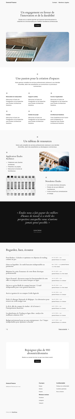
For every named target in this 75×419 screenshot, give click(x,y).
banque (64, 280)
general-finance (55, 259)
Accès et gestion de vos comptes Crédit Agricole (22, 293)
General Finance (11, 2)
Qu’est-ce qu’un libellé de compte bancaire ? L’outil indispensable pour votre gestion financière (23, 286)
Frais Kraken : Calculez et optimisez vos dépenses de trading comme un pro (26, 258)
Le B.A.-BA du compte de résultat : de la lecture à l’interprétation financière (23, 307)
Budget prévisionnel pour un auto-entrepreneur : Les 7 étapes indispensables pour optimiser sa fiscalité (27, 321)
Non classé (57, 266)
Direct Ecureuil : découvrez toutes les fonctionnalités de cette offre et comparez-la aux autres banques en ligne (27, 279)
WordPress (14, 412)
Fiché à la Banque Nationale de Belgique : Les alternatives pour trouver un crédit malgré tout (27, 300)
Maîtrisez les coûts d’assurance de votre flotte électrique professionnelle (25, 272)
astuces (64, 322)
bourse (64, 259)
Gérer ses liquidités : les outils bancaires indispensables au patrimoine (25, 265)
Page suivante (64, 329)
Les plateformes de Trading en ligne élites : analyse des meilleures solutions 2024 (24, 314)
